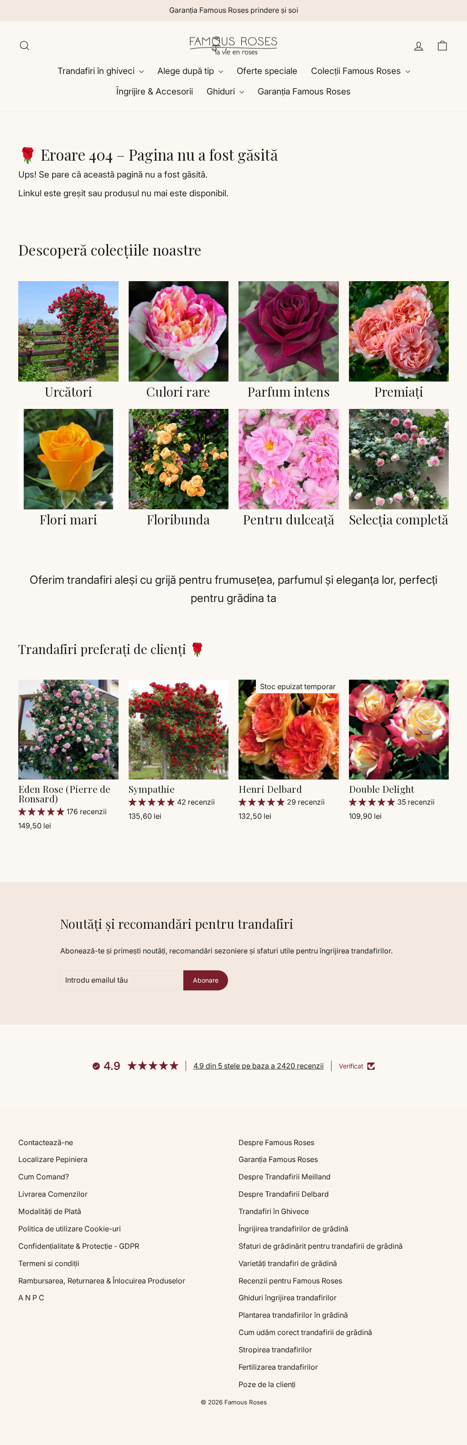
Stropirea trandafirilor (275, 1349)
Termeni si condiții (48, 1263)
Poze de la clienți (267, 1384)
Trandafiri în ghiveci (97, 71)
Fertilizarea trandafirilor (278, 1367)
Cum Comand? (43, 1176)
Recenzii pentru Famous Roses (290, 1280)
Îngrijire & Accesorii (154, 91)
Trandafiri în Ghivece (274, 1211)
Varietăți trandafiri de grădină (288, 1263)
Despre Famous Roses (276, 1142)
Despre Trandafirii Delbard (284, 1194)
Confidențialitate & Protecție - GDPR (78, 1246)
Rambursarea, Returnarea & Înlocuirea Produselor (101, 1280)
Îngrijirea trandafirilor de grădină (293, 1228)
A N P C (31, 1297)
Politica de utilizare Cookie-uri (69, 1228)
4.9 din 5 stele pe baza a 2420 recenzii (258, 1065)
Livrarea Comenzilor (53, 1194)
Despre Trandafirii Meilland (285, 1176)
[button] (42, 811)
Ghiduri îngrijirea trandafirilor (288, 1297)
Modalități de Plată (49, 1211)
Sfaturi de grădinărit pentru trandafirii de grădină (321, 1246)
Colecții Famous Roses (357, 71)
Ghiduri (222, 91)
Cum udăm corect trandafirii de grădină (305, 1332)
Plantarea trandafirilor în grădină (293, 1314)
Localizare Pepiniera (53, 1159)
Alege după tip (186, 71)
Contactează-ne (45, 1142)
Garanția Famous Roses (304, 91)
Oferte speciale (267, 71)
